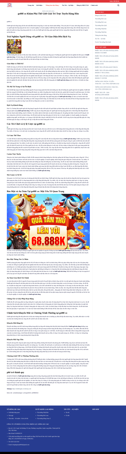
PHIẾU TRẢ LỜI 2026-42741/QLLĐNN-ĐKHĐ (107, 57)
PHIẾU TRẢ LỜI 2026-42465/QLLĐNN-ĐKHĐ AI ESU (107, 63)
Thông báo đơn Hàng (52, 5)
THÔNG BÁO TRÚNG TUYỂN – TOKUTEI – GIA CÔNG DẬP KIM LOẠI (107, 82)
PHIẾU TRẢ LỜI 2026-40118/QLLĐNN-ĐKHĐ (106, 99)
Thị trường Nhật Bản (100, 28)
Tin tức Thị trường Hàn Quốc (103, 42)
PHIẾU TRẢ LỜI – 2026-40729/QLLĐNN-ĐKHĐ (102, 94)
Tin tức (68, 412)
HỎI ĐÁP (95, 409)
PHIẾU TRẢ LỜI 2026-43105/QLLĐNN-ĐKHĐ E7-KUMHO (107, 51)
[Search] (117, 5)
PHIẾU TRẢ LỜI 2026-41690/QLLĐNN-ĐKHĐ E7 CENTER (107, 77)
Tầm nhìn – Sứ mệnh (14, 418)
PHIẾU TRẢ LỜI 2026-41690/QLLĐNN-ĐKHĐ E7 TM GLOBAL (107, 71)
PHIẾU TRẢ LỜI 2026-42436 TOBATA (106, 67)
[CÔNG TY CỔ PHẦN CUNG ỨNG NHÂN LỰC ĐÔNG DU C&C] (15, 5)
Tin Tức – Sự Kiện (67, 5)
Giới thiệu (39, 5)
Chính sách (94, 5)
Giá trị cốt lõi (24, 418)
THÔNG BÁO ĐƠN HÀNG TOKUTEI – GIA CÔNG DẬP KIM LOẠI (107, 88)
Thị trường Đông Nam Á (44, 418)
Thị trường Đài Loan (100, 18)
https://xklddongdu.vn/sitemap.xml (21, 388)
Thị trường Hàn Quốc (101, 25)
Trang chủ (31, 5)
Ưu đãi (67, 415)
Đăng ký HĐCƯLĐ (83, 5)
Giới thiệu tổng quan (14, 412)
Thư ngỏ (10, 415)
